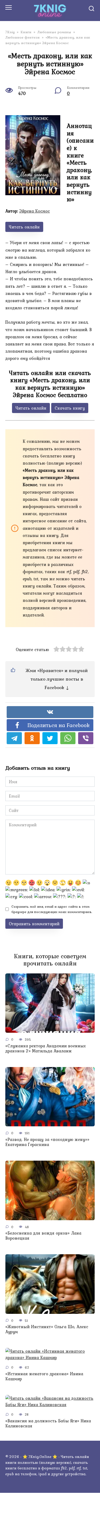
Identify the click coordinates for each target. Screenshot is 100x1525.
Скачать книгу (70, 408)
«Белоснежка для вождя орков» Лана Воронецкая (43, 1235)
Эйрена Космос (34, 211)
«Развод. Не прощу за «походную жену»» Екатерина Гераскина (47, 1141)
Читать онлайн (24, 227)
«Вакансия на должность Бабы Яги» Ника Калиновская (48, 1423)
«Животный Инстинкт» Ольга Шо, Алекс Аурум (46, 1329)
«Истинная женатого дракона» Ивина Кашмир (44, 1376)
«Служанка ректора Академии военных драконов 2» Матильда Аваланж (45, 1048)
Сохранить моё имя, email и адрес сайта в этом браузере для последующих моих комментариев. (51, 909)
